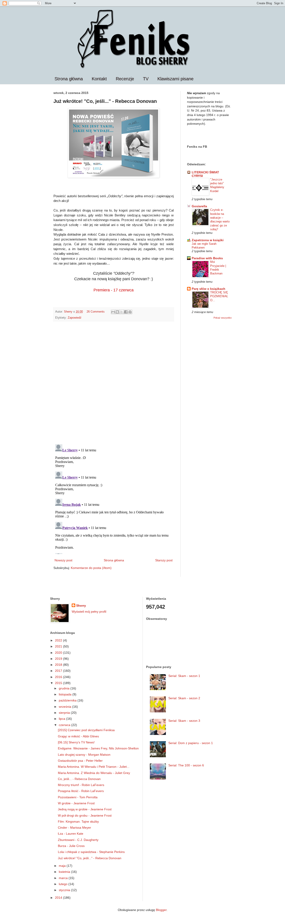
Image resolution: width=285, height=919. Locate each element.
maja (63, 865)
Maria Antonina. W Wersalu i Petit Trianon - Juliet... (93, 766)
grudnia (64, 688)
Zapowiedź (74, 317)
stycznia (65, 890)
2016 (59, 677)
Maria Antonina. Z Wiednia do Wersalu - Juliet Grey (94, 773)
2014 (59, 897)
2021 (59, 646)
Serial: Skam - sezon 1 (184, 676)
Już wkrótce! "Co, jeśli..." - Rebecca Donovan (89, 858)
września (65, 706)
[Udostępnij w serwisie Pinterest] (130, 312)
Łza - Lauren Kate (70, 833)
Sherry (81, 605)
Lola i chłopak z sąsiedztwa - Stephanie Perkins (91, 852)
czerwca (65, 725)
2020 (59, 652)
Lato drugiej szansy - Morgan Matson (84, 754)
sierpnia (65, 712)
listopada (65, 694)
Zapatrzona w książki (208, 240)
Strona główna (69, 78)
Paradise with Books (207, 258)
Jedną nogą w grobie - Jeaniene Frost (85, 809)
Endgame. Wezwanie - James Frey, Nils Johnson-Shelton (98, 748)
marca (64, 878)
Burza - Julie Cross (71, 846)
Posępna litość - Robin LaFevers (81, 791)
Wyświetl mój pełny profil (89, 611)
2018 (59, 664)
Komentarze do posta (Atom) (91, 568)
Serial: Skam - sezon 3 (184, 720)
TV (146, 78)
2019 (59, 658)
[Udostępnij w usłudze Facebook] (126, 312)
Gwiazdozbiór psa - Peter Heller (80, 760)
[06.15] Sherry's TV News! (76, 742)
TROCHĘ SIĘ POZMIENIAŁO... (219, 296)
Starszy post (164, 560)
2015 (59, 683)
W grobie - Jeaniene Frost (76, 803)
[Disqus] (113, 382)
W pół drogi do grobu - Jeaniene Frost (85, 815)
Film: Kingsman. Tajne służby (78, 821)
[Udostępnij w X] (121, 312)
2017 (59, 670)
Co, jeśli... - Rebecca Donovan (79, 779)
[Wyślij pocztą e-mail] (113, 312)
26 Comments (96, 311)
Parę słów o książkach (208, 288)
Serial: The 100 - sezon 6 (186, 765)
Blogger (161, 910)
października (68, 700)
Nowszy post (63, 560)
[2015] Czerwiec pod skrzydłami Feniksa (86, 730)
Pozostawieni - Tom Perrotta (78, 797)
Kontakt (99, 78)
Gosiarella (199, 206)
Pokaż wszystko (223, 317)
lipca (62, 718)
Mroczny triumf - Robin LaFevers (81, 785)
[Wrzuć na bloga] (117, 312)
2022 (59, 640)
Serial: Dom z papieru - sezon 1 (190, 743)
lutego (63, 884)
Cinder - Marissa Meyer (74, 827)
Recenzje (125, 78)
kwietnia (65, 871)
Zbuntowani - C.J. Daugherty (78, 840)
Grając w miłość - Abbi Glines (78, 736)
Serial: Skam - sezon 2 (184, 698)
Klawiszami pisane (175, 78)
